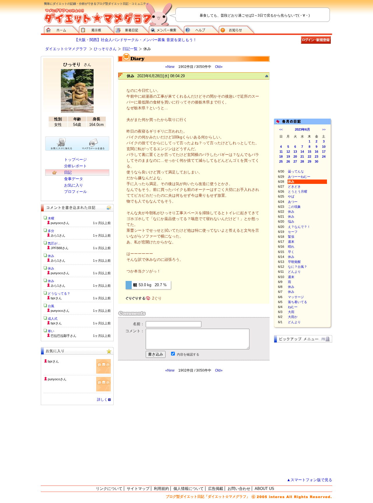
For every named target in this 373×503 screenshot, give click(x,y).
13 (295, 151)
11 (281, 151)
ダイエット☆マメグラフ (66, 49)
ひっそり (77, 64)
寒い (51, 331)
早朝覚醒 (294, 261)
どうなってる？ (59, 293)
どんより (294, 271)
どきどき (294, 186)
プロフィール (75, 191)
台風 (51, 306)
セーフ (293, 231)
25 (281, 161)
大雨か (293, 317)
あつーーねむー (299, 176)
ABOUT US (264, 488)
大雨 (291, 312)
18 (281, 156)
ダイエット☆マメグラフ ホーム (61, 29)
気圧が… (54, 243)
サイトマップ (138, 488)
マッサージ (296, 297)
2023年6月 (302, 129)
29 (309, 161)
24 (324, 156)
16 (316, 151)
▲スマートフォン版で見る (309, 480)
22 (309, 156)
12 (288, 151)
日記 (68, 172)
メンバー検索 (166, 29)
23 (316, 156)
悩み (291, 221)
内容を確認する (188, 354)
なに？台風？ (297, 266)
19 (288, 156)
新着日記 (131, 29)
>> (324, 129)
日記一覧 (130, 49)
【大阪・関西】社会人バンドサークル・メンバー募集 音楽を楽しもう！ (135, 40)
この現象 (294, 206)
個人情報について (188, 488)
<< (281, 129)
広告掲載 (215, 488)
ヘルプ (201, 29)
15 (309, 151)
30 (316, 161)
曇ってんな (296, 171)
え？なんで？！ (299, 226)
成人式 (52, 318)
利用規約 (161, 488)
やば (291, 196)
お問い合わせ (239, 488)
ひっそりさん (105, 49)
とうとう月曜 (297, 191)
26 (288, 161)
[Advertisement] (173, 425)
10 (324, 146)
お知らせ (236, 29)
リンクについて (109, 488)
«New (170, 66)
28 (302, 161)
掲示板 (96, 29)
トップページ (75, 159)
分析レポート (75, 166)
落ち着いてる (297, 302)
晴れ (291, 246)
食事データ (73, 179)
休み (291, 211)
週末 (291, 241)
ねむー (293, 307)
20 (295, 156)
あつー (293, 201)
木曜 (51, 218)
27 (295, 161)
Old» (219, 66)
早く (291, 252)
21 (302, 156)
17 (324, 151)
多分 (51, 231)
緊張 (291, 236)
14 (302, 151)
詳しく (102, 399)
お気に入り (73, 185)
